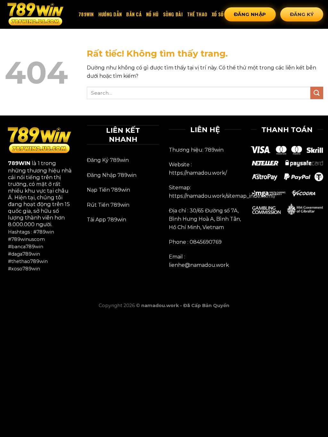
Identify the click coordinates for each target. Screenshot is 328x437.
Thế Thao (197, 14)
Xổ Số (217, 14)
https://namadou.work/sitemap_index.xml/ (222, 196)
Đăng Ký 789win (108, 160)
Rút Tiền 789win (108, 205)
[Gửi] (316, 93)
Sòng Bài (173, 14)
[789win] (37, 14)
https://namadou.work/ (198, 173)
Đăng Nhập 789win (111, 175)
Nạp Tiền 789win (108, 190)
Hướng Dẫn (110, 14)
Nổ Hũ (152, 14)
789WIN (19, 163)
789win (86, 14)
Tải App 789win (106, 220)
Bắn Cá (134, 14)
